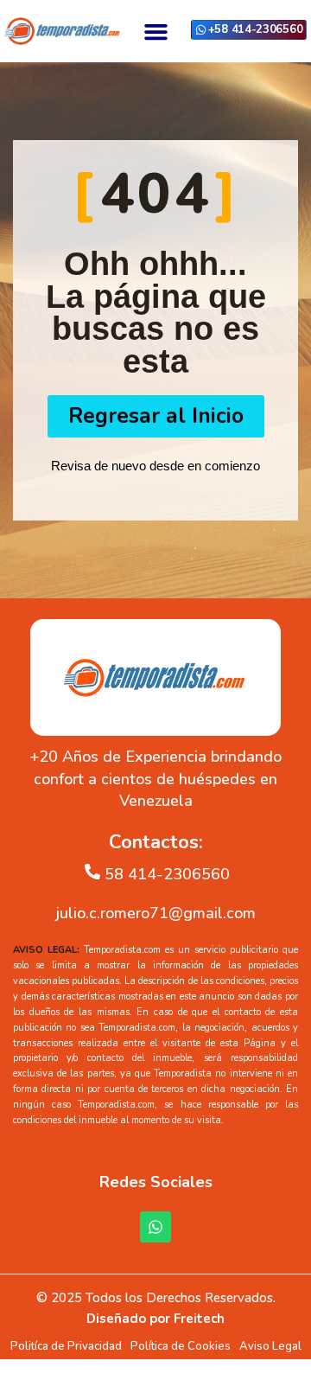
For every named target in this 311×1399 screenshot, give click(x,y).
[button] (155, 31)
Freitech (199, 1318)
